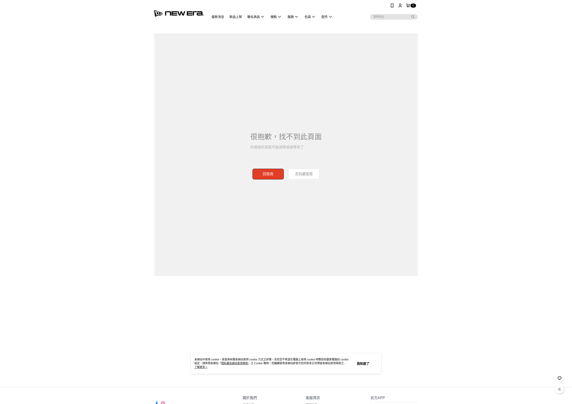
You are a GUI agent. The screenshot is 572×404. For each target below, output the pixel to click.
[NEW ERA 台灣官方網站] (179, 11)
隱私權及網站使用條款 (234, 363)
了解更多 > (200, 367)
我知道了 (363, 363)
